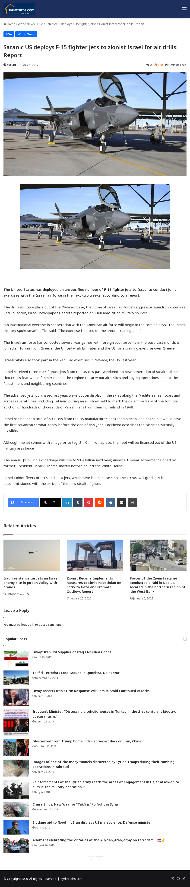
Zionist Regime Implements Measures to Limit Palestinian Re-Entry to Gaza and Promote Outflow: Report (95, 585)
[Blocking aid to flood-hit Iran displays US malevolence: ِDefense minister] (16, 827)
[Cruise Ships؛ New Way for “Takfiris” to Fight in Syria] (16, 809)
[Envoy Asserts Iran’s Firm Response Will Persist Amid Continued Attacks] (16, 697)
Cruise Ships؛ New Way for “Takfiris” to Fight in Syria (75, 804)
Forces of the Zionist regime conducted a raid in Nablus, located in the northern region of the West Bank (157, 585)
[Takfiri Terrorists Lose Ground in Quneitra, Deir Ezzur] (16, 677)
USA (40, 24)
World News (26, 24)
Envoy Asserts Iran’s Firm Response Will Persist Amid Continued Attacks (90, 691)
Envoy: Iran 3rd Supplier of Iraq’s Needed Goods (71, 652)
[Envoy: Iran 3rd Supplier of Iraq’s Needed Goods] (16, 658)
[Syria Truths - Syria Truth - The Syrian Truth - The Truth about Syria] (19, 9)
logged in (28, 624)
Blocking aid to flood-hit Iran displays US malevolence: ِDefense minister (92, 822)
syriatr (11, 65)
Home (10, 24)
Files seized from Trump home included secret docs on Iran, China (86, 741)
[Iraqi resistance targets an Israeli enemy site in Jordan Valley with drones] (31, 555)
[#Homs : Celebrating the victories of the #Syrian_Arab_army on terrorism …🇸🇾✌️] (16, 845)
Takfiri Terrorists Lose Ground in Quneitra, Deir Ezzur (76, 672)
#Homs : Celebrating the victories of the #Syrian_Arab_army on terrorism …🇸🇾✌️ (98, 840)
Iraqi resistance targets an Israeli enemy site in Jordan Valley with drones (31, 582)
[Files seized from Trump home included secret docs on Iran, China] (16, 747)
